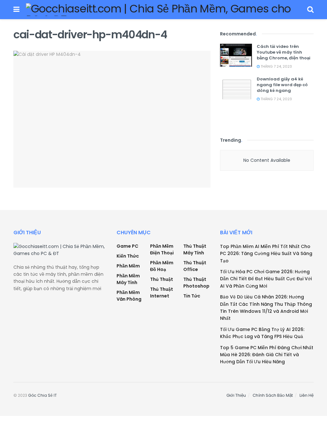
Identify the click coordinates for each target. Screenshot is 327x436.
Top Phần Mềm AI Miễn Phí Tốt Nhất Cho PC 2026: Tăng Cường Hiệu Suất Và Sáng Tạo (266, 253)
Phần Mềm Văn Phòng (129, 295)
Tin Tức (191, 296)
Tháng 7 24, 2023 (276, 66)
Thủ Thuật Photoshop (196, 282)
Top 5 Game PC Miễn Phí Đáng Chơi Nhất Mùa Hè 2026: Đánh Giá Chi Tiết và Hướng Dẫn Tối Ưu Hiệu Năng (266, 354)
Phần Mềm (128, 266)
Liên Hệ (307, 395)
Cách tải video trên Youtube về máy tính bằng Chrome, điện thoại (283, 52)
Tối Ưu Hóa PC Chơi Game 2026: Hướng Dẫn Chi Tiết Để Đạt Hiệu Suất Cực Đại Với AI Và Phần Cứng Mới (266, 278)
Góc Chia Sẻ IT (42, 395)
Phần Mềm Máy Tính (128, 279)
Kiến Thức (128, 256)
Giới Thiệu (236, 395)
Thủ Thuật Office (194, 266)
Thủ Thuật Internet (161, 292)
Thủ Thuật (161, 279)
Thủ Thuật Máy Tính (194, 249)
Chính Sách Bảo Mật (273, 395)
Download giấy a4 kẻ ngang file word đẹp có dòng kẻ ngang (282, 85)
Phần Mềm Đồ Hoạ (161, 266)
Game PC (127, 246)
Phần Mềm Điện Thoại (162, 249)
